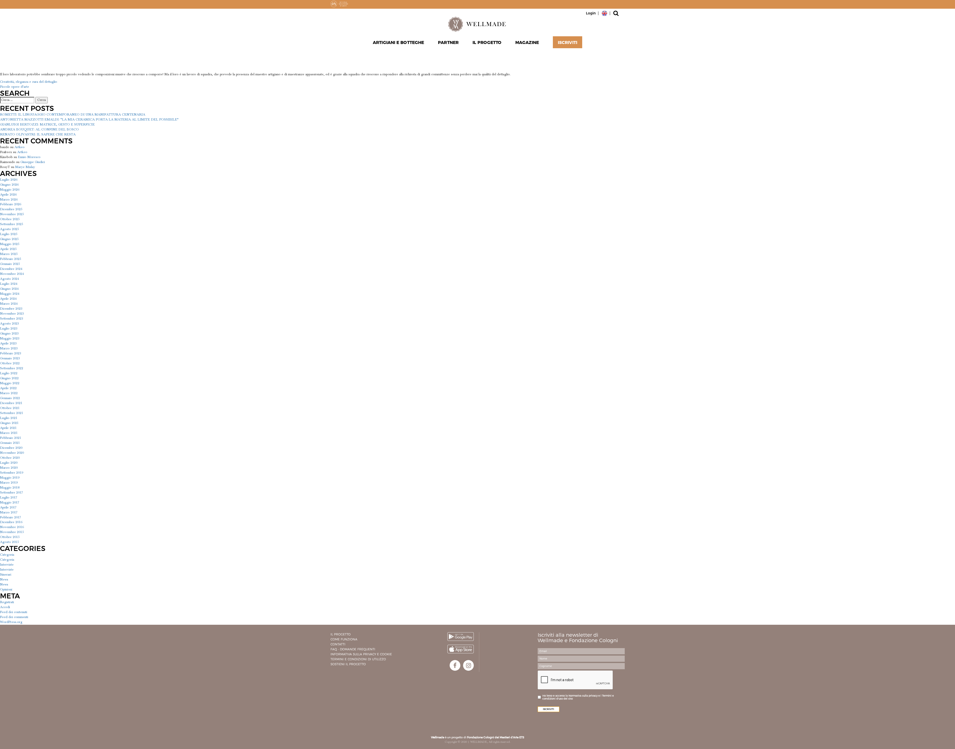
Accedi (5, 607)
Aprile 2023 (8, 343)
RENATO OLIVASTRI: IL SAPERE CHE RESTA (38, 134)
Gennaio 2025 (10, 264)
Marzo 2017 (9, 512)
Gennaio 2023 (10, 358)
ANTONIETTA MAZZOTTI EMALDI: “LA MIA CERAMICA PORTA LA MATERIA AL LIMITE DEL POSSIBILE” (89, 120)
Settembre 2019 (11, 473)
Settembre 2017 (11, 493)
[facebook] (455, 665)
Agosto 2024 (9, 279)
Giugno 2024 (9, 289)
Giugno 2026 (9, 185)
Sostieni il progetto (348, 664)
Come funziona (344, 639)
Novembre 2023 (12, 314)
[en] (604, 13)
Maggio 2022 (9, 383)
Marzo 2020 (9, 468)
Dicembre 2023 (11, 309)
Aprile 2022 (8, 388)
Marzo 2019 (9, 483)
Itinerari (5, 575)
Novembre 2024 (12, 274)
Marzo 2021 (9, 433)
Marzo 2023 (9, 348)
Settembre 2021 (11, 413)
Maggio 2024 (9, 294)
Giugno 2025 (9, 239)
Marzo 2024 (9, 304)
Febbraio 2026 (10, 204)
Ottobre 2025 (10, 219)
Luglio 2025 (8, 234)
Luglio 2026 (8, 180)
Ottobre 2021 (10, 408)
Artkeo (19, 147)
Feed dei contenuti (13, 612)
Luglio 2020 (8, 463)
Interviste (7, 565)
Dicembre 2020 (11, 448)
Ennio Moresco (29, 157)
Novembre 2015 (12, 532)
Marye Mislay (25, 167)
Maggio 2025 (9, 244)
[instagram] (468, 665)
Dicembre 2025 (11, 209)
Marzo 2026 (9, 200)
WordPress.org (11, 622)
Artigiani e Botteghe (398, 42)
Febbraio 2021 (10, 438)
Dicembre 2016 (11, 522)
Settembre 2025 (11, 224)
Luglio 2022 (8, 373)
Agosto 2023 (9, 324)
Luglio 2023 (8, 329)
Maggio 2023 (9, 338)
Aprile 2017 (8, 507)
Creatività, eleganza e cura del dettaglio (28, 82)
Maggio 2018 (9, 488)
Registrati (7, 602)
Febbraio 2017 (10, 517)
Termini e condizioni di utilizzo (358, 659)
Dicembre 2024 (11, 269)
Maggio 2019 (9, 478)
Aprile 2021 (8, 428)
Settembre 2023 (11, 319)
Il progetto (341, 634)
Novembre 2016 (12, 527)
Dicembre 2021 (11, 403)
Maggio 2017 (9, 502)
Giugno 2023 (9, 333)
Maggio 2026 (9, 190)
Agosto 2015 (9, 542)
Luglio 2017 (8, 497)
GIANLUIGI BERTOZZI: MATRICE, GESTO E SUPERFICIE (47, 124)
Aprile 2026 (8, 195)
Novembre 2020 (12, 453)
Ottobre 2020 (10, 458)
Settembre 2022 (11, 368)
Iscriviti (567, 42)
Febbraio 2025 (10, 259)
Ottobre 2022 (10, 363)
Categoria (7, 555)
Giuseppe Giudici (32, 162)
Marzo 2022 (9, 393)
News (4, 580)
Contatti (338, 644)
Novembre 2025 (12, 214)
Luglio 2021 (8, 418)
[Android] (460, 636)
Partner (448, 42)
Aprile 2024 (8, 299)
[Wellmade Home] (477, 24)
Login (591, 13)
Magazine (527, 42)
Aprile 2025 (8, 249)
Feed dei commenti (14, 617)
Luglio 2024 (8, 284)
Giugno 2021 (9, 423)
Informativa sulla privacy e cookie (361, 654)
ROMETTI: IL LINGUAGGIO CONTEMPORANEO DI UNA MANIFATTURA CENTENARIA (72, 115)
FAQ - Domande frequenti (353, 649)
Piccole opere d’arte (14, 87)
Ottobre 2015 (10, 537)
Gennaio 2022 (10, 398)
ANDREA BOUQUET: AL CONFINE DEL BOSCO (39, 129)
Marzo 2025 (9, 254)
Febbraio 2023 (10, 353)
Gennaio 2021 (10, 443)
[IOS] (460, 649)
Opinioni (6, 589)
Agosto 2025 (9, 229)
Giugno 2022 (9, 378)
